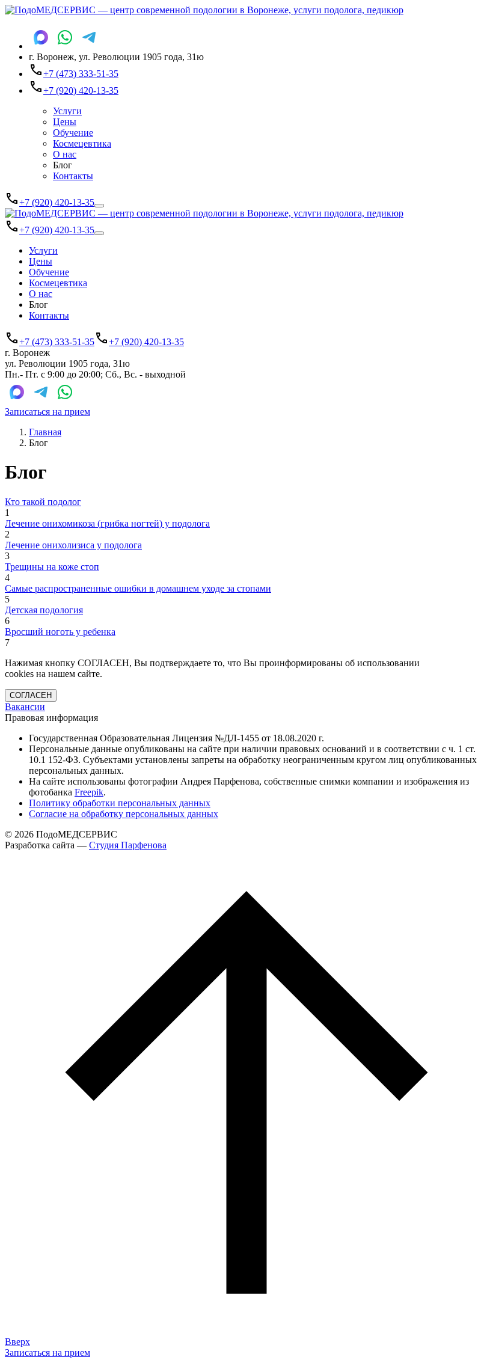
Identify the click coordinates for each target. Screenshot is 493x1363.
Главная (45, 432)
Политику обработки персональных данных (119, 803)
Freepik (89, 792)
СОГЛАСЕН (31, 695)
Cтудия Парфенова (128, 845)
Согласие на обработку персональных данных (123, 814)
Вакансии (25, 707)
